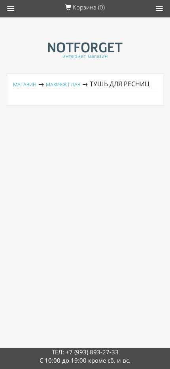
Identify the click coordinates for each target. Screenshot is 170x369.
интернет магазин (85, 56)
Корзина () (88, 7)
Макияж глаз (63, 84)
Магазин (24, 84)
